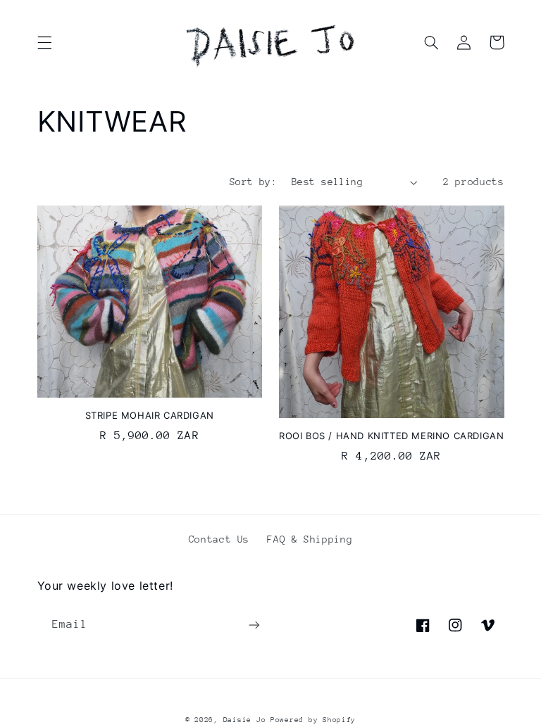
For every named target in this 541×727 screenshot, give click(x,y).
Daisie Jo (246, 720)
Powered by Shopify (313, 720)
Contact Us (219, 539)
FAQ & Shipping (309, 539)
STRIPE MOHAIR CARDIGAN (149, 415)
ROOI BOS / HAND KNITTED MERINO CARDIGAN (391, 435)
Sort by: (253, 181)
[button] (44, 42)
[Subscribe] (254, 624)
